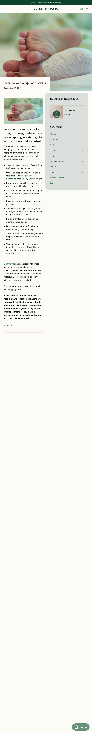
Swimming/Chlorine (57, 178)
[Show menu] (4, 9)
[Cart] (87, 9)
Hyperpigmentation (56, 161)
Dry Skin (53, 145)
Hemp (52, 156)
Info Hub (53, 134)
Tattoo (52, 183)
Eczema (53, 150)
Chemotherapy (55, 139)
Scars (52, 172)
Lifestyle (53, 167)
